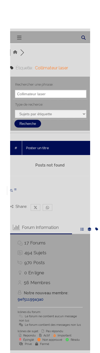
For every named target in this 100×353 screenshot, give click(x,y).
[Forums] (15, 52)
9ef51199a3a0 (30, 299)
